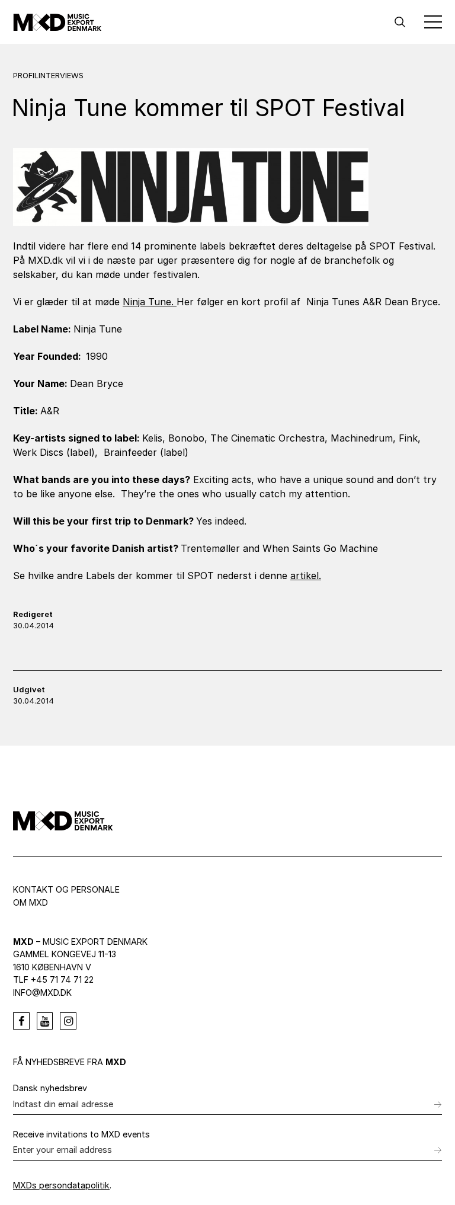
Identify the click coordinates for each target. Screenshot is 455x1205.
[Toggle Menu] (433, 21)
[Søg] (399, 21)
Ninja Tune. (150, 302)
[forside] (57, 22)
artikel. (305, 575)
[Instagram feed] (68, 1021)
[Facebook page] (21, 1021)
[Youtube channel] (45, 1021)
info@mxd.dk (42, 992)
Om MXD (30, 902)
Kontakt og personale (66, 889)
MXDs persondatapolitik (61, 1185)
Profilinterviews (48, 75)
